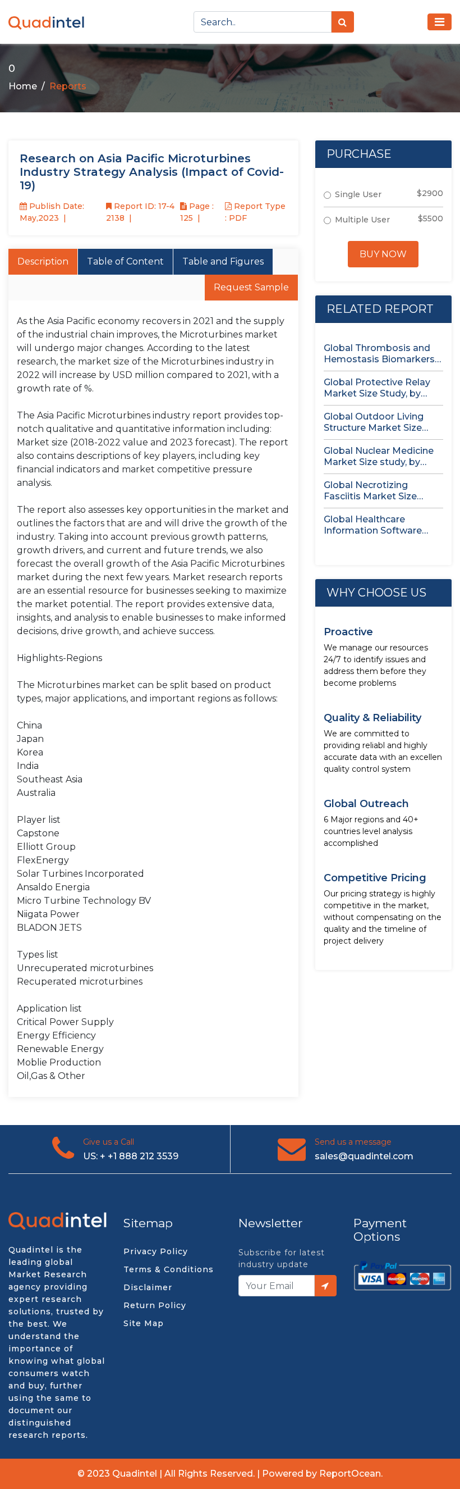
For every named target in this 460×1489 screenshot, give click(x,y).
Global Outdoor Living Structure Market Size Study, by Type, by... (374, 422)
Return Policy (154, 1305)
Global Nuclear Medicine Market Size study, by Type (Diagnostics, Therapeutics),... (379, 456)
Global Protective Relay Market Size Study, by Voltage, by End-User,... (377, 388)
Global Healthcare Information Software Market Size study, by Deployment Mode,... (373, 525)
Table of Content (125, 261)
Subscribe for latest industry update (281, 1258)
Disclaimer (147, 1287)
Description (42, 261)
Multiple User (362, 220)
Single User (358, 194)
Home (22, 86)
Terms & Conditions (168, 1269)
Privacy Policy (155, 1251)
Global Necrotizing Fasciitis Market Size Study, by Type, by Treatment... (370, 491)
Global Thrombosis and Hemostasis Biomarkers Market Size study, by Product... (379, 354)
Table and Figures (223, 261)
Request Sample (251, 287)
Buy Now (383, 254)
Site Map (143, 1323)
